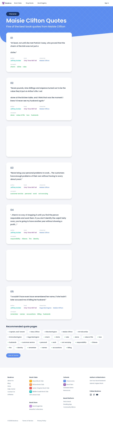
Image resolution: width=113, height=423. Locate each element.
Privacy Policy (41, 421)
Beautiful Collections (36, 409)
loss (27, 115)
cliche (19, 67)
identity (36, 239)
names (22, 314)
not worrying (43, 194)
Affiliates (10, 394)
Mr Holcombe (83, 332)
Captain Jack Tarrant (17, 332)
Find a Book (67, 401)
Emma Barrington (15, 337)
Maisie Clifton (44, 61)
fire (30, 239)
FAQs (9, 386)
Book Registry (42, 3)
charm (12, 67)
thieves (24, 239)
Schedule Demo (68, 388)
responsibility (15, 239)
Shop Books (29, 3)
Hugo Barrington (45, 308)
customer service (16, 194)
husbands (34, 115)
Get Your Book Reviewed (97, 381)
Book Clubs (18, 3)
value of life (20, 115)
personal (28, 194)
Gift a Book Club (34, 395)
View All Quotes (13, 355)
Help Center (11, 389)
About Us (11, 381)
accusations (31, 314)
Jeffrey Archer (15, 61)
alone (12, 115)
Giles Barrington (51, 332)
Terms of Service (27, 421)
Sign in (107, 3)
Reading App (67, 404)
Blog (9, 383)
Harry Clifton (35, 332)
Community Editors (69, 407)
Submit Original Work (96, 383)
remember (14, 314)
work (35, 194)
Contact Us (11, 392)
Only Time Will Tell (30, 61)
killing (39, 314)
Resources (66, 390)
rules (24, 67)
